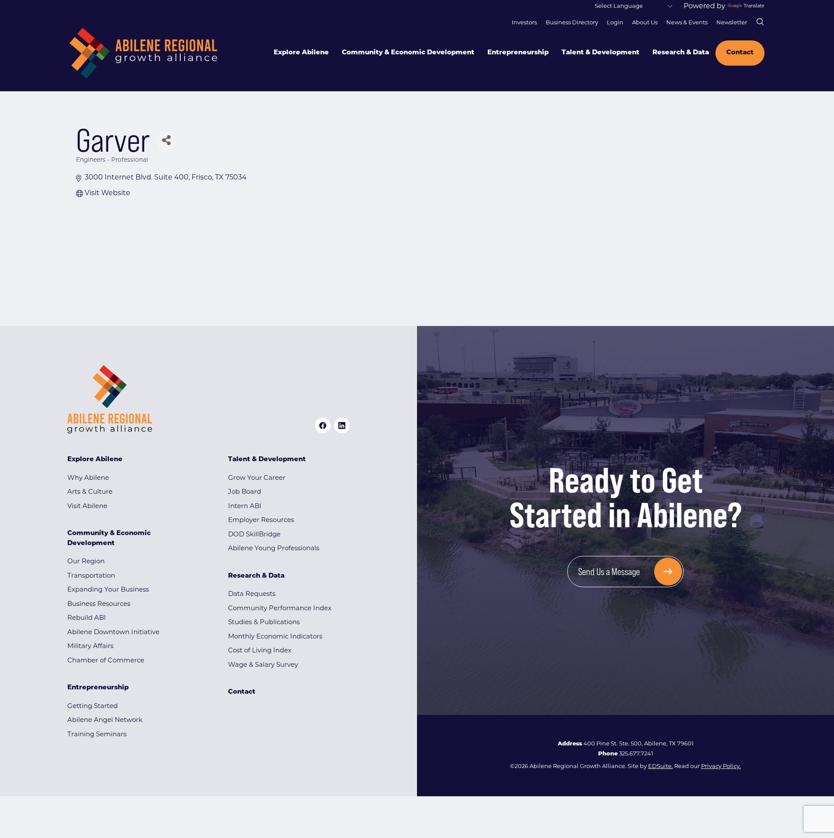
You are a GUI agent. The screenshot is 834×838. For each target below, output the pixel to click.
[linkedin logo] (342, 425)
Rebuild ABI (86, 618)
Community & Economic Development (408, 53)
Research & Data (680, 53)
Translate (754, 6)
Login (615, 23)
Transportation (91, 576)
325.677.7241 (636, 754)
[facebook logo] (323, 425)
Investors (524, 23)
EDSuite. (660, 766)
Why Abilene (88, 478)
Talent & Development (600, 53)
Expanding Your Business (108, 590)
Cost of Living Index (259, 651)
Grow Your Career (256, 478)
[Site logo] (143, 53)
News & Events (687, 23)
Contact (740, 53)
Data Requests (251, 594)
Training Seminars (96, 735)
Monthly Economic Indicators (275, 637)
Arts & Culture (90, 492)
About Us (645, 23)
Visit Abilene (87, 506)
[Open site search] (760, 21)
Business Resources (98, 604)
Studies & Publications (264, 622)
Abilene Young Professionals (273, 548)
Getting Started (92, 706)
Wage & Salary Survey (263, 665)
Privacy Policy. (721, 766)
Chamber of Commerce (105, 661)
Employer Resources (261, 520)
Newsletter (731, 23)
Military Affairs (90, 646)
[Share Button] (166, 140)
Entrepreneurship (518, 53)
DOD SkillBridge (254, 535)
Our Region (86, 562)
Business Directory (572, 23)
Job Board (244, 492)
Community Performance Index (279, 608)
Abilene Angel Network (104, 720)
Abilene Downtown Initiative (113, 632)
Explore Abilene (301, 53)
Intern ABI (244, 506)
